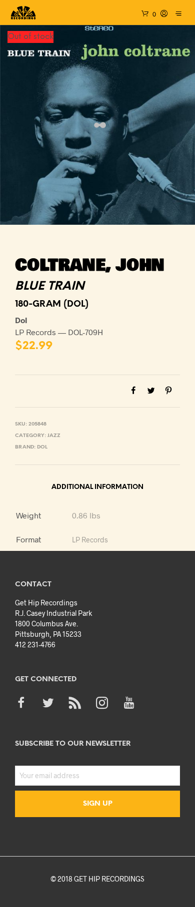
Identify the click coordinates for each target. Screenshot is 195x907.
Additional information (98, 487)
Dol (42, 447)
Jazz (54, 436)
